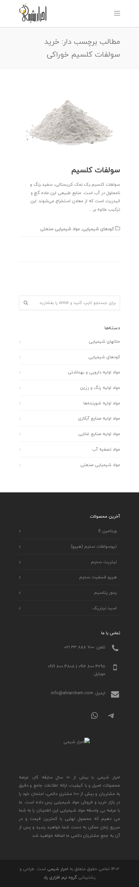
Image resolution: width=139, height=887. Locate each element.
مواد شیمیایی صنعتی (60, 229)
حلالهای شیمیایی (104, 341)
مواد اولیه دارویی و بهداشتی (94, 372)
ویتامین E (108, 530)
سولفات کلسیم (95, 169)
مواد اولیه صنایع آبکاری (99, 418)
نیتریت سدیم (104, 561)
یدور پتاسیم (105, 592)
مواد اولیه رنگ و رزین (100, 387)
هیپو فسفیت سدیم (98, 577)
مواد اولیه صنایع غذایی (99, 433)
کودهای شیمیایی (98, 229)
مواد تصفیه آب (106, 449)
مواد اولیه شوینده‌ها (101, 403)
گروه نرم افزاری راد (60, 877)
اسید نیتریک (104, 608)
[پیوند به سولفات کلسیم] (69, 123)
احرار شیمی (57, 869)
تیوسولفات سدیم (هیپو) (94, 546)
